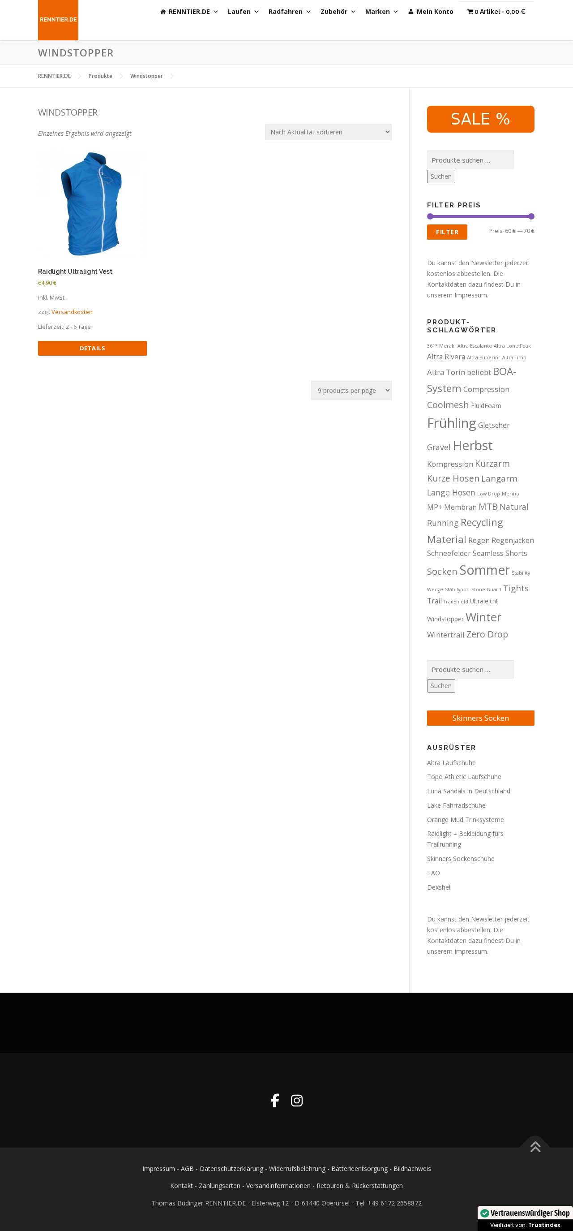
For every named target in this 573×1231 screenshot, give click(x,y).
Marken (377, 11)
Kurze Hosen (453, 478)
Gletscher (494, 425)
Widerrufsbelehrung (297, 1168)
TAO (433, 873)
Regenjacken (513, 540)
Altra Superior (483, 357)
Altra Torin (446, 372)
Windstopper (445, 619)
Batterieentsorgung (359, 1168)
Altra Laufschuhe (451, 762)
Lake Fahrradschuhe (456, 805)
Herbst (473, 445)
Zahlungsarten (219, 1185)
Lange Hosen (451, 492)
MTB (488, 506)
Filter (447, 232)
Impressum (158, 1168)
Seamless (488, 553)
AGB (187, 1168)
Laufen (239, 11)
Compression (486, 389)
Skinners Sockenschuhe (461, 858)
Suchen (441, 176)
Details (93, 348)
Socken (442, 571)
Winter (484, 617)
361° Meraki (441, 346)
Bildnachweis (412, 1168)
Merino (510, 494)
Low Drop (488, 494)
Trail (434, 601)
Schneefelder (449, 553)
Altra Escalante (475, 346)
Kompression (450, 464)
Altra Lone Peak (512, 346)
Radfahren (286, 11)
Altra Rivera (446, 357)
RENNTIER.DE (189, 11)
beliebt (479, 372)
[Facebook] (275, 1100)
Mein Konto (435, 11)
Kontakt (181, 1185)
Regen (479, 540)
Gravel (439, 447)
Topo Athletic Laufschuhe (464, 776)
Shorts (516, 553)
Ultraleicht (484, 601)
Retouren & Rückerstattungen (359, 1185)
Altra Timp (514, 357)
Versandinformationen (278, 1185)
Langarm (499, 478)
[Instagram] (297, 1100)
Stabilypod (457, 589)
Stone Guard (486, 589)
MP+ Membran (452, 507)
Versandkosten (72, 312)
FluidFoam (486, 405)
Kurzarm (492, 463)
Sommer (484, 569)
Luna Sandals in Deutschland (468, 791)
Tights (516, 588)
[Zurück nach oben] (535, 1147)
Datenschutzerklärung (231, 1168)
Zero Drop (487, 634)
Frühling (451, 423)
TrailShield (456, 601)
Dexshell (439, 887)
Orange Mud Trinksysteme (465, 819)
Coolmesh (448, 405)
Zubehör (334, 11)
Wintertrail (446, 634)
